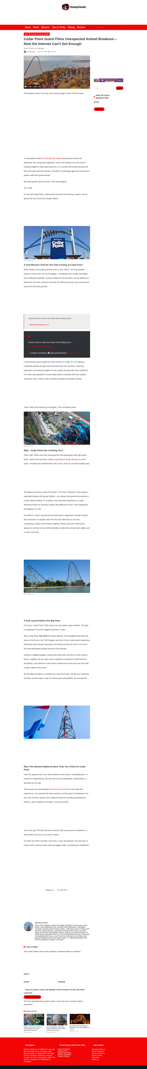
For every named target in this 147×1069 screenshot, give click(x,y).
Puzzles (81, 27)
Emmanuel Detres (31, 51)
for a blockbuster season (52, 158)
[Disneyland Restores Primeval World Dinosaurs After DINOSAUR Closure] (80, 1019)
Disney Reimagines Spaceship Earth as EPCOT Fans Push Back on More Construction (56, 1028)
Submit (99, 109)
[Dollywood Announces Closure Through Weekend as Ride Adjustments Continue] (34, 1019)
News (28, 27)
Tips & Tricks (59, 27)
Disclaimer (96, 1057)
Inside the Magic (64, 1053)
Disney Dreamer (64, 1054)
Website (61, 982)
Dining (71, 27)
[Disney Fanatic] (73, 7)
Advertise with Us (98, 1049)
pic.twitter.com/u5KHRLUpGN (40, 347)
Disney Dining (63, 1056)
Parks (36, 27)
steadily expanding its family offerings (62, 459)
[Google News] (62, 890)
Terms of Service (98, 1053)
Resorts (45, 27)
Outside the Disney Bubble (40, 34)
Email (27, 982)
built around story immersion (60, 789)
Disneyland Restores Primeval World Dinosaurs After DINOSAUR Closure (79, 1027)
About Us (95, 1059)
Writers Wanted (98, 1051)
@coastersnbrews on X (39, 325)
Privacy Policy (97, 1055)
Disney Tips (62, 1051)
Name (27, 974)
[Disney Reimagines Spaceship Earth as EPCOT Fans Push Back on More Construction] (57, 1019)
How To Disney (64, 1049)
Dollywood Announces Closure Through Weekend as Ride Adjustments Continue (33, 1028)
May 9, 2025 (72, 353)
